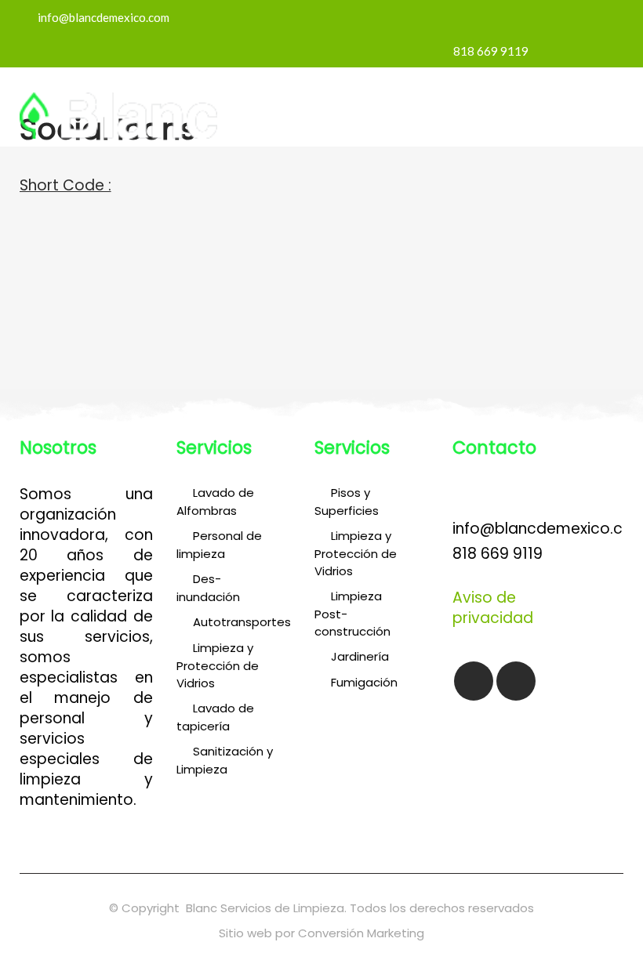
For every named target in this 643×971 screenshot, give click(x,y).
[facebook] (263, 236)
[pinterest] (379, 236)
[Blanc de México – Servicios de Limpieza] (118, 133)
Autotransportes (242, 622)
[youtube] (516, 681)
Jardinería (360, 656)
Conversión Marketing (361, 933)
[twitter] (292, 236)
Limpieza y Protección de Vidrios (217, 665)
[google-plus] (321, 236)
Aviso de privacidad (492, 608)
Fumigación (364, 682)
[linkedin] (350, 236)
